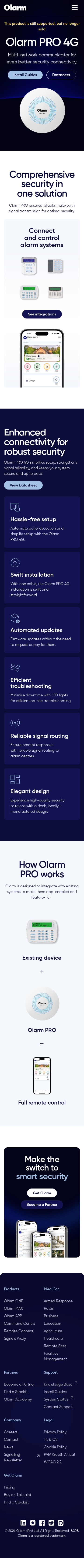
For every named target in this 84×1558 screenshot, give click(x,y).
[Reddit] (51, 1523)
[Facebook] (42, 1523)
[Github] (60, 1523)
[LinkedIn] (23, 1523)
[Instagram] (32, 1523)
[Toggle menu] (75, 7)
